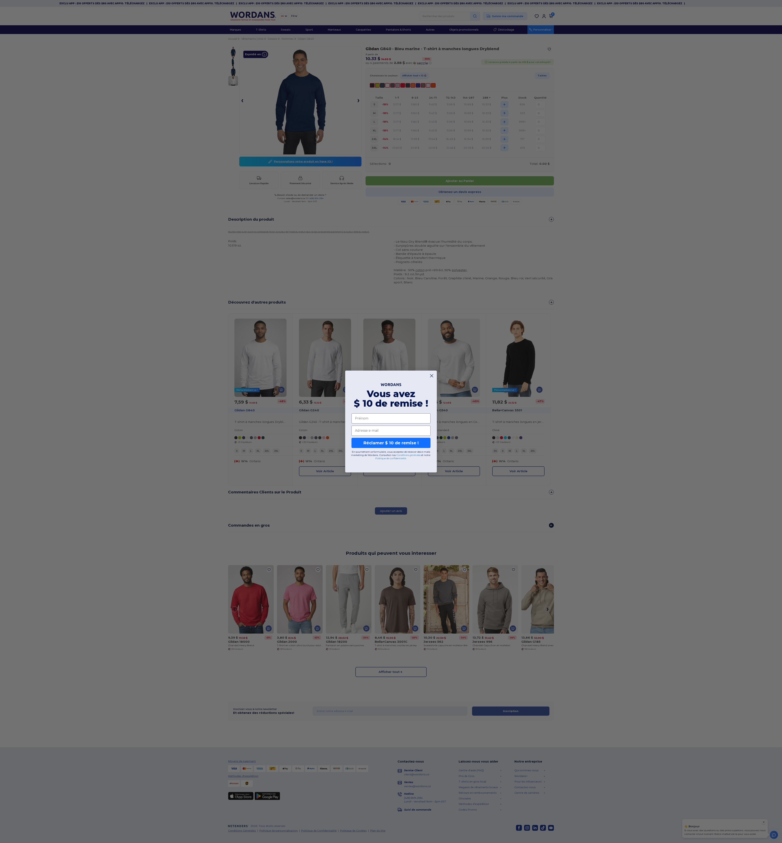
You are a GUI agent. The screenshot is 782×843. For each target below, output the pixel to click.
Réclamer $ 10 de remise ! (391, 442)
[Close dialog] (431, 375)
